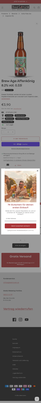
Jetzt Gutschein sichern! (20, 226)
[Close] (37, 171)
